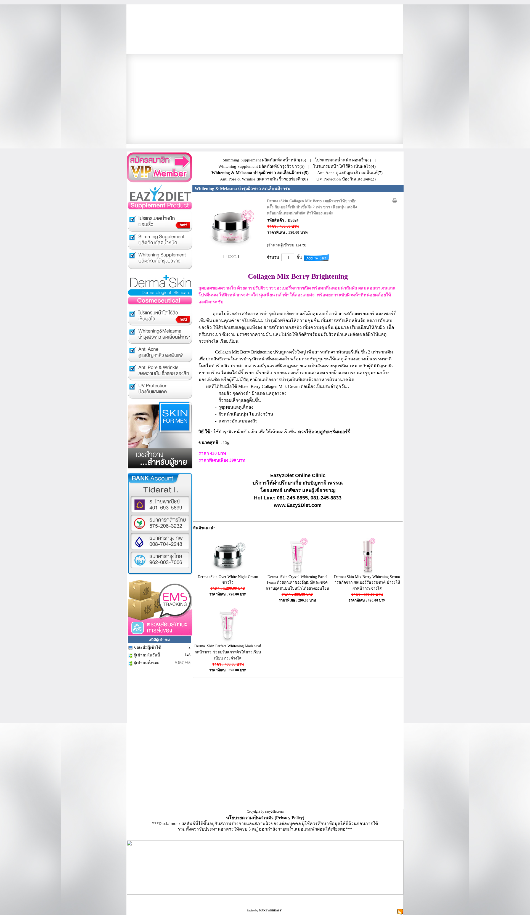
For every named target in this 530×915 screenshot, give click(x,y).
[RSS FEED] (400, 911)
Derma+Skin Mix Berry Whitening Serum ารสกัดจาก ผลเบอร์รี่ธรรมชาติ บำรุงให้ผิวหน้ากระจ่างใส (367, 583)
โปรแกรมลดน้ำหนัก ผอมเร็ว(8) (343, 160)
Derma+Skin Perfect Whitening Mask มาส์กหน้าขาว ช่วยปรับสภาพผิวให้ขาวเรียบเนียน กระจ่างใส (227, 652)
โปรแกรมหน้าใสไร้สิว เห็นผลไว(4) (344, 166)
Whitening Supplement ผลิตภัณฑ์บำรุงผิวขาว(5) (261, 166)
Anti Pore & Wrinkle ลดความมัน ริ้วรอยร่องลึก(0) (264, 179)
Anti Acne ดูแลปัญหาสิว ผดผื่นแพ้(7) (350, 172)
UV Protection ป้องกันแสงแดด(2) (346, 179)
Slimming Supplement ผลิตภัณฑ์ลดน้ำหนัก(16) (264, 160)
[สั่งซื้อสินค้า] (316, 257)
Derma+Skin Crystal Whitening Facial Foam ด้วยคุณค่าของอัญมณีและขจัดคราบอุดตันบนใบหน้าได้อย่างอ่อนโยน (297, 583)
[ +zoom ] (231, 256)
